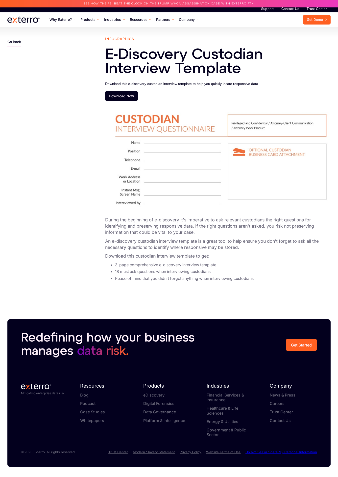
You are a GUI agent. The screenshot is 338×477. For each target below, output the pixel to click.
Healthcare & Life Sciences (222, 410)
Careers (277, 403)
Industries (218, 385)
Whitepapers (92, 420)
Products (153, 385)
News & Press (282, 395)
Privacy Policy (190, 452)
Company (281, 385)
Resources (92, 385)
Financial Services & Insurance (225, 397)
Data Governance (159, 412)
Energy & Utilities (222, 421)
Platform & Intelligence (164, 420)
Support (267, 9)
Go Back (14, 42)
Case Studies (92, 412)
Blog (84, 395)
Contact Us (290, 9)
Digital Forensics (158, 403)
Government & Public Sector (226, 432)
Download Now (121, 96)
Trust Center (317, 9)
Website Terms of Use (223, 452)
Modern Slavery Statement (154, 452)
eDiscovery (154, 395)
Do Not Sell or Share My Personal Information (281, 452)
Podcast (88, 403)
